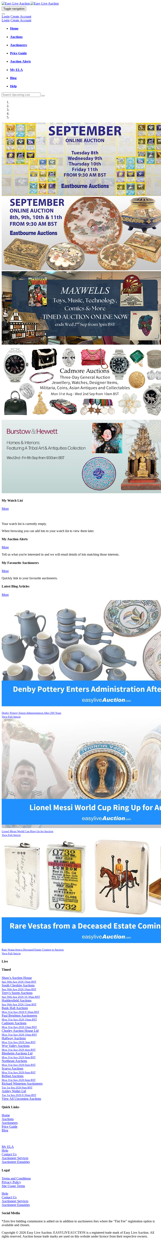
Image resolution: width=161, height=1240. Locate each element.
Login (6, 16)
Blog (5, 1130)
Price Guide (9, 1126)
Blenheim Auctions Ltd (17, 1053)
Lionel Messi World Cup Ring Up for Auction (27, 831)
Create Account (20, 16)
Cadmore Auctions (14, 1023)
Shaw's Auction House (17, 978)
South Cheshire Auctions (18, 985)
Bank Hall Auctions (15, 1008)
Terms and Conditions (16, 1178)
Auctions (8, 1119)
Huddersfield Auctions (16, 1000)
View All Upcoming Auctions (21, 1098)
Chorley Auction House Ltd (20, 1030)
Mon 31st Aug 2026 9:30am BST (20, 1012)
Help (5, 1150)
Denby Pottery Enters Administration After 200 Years (31, 712)
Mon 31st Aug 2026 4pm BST (19, 1049)
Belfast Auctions (12, 1076)
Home (6, 1115)
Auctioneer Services (15, 1158)
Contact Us (9, 1154)
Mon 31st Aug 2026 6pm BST (19, 1057)
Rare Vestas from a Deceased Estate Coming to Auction (33, 949)
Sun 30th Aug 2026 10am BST (19, 981)
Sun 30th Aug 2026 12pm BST (19, 1004)
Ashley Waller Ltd (14, 1091)
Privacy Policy (11, 1182)
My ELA (8, 1146)
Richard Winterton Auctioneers (22, 1083)
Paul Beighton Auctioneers (19, 1015)
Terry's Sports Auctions (17, 993)
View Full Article (11, 716)
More (5, 508)
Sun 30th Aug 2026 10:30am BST (21, 996)
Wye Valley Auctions (16, 1046)
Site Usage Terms (13, 1186)
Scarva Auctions (12, 1068)
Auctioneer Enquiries (16, 1162)
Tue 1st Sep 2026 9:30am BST (19, 1095)
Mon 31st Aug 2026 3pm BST (19, 1042)
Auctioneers (10, 1123)
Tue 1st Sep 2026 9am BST (17, 1087)
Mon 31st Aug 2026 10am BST (19, 1019)
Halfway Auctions (14, 1038)
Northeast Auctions (14, 1061)
